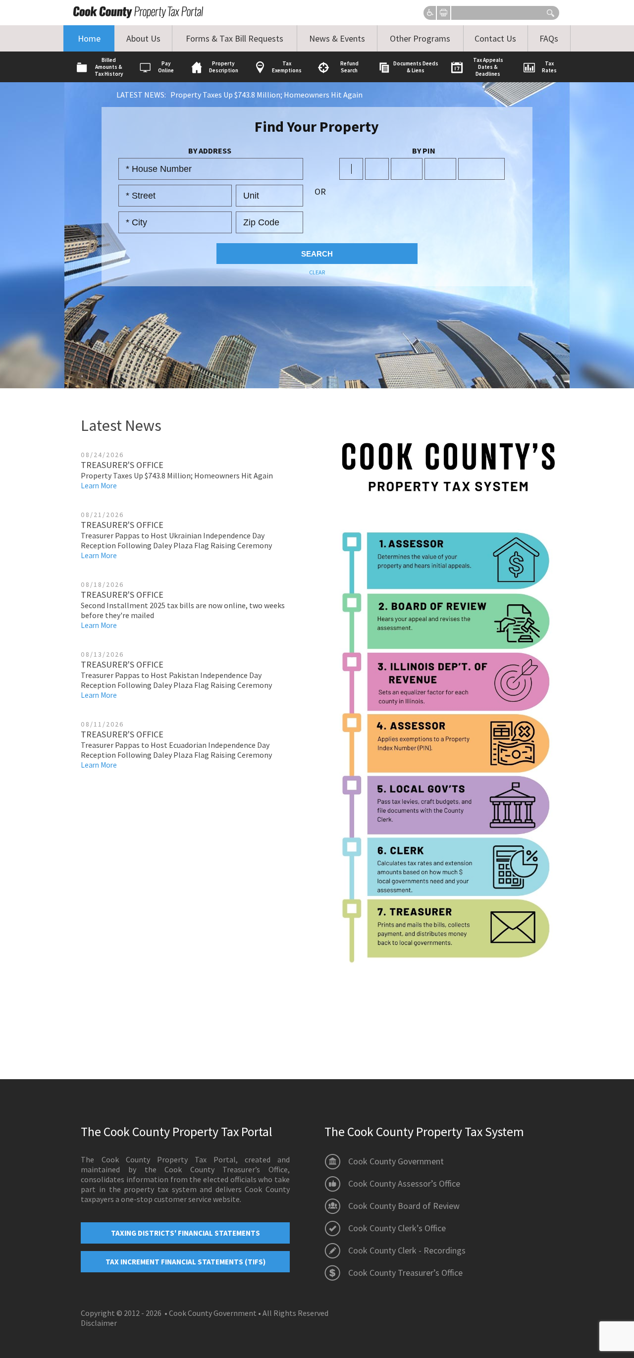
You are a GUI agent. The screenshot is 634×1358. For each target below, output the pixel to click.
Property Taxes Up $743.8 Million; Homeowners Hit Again (266, 95)
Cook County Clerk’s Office (397, 1228)
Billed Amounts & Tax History (109, 66)
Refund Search (349, 67)
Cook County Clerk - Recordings (407, 1250)
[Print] (443, 12)
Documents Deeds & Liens (415, 67)
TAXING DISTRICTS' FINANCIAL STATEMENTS (185, 1233)
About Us (143, 38)
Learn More (99, 485)
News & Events (337, 38)
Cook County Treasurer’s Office (405, 1272)
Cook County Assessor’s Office (404, 1183)
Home (89, 38)
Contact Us (495, 38)
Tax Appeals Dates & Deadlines (488, 66)
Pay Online (166, 67)
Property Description (223, 67)
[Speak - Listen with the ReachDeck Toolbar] (430, 13)
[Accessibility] (430, 13)
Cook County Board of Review (404, 1205)
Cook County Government (396, 1161)
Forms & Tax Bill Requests (234, 38)
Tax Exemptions (287, 67)
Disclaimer (99, 1323)
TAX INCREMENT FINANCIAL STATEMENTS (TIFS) (185, 1261)
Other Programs (420, 38)
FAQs (548, 38)
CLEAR (317, 272)
